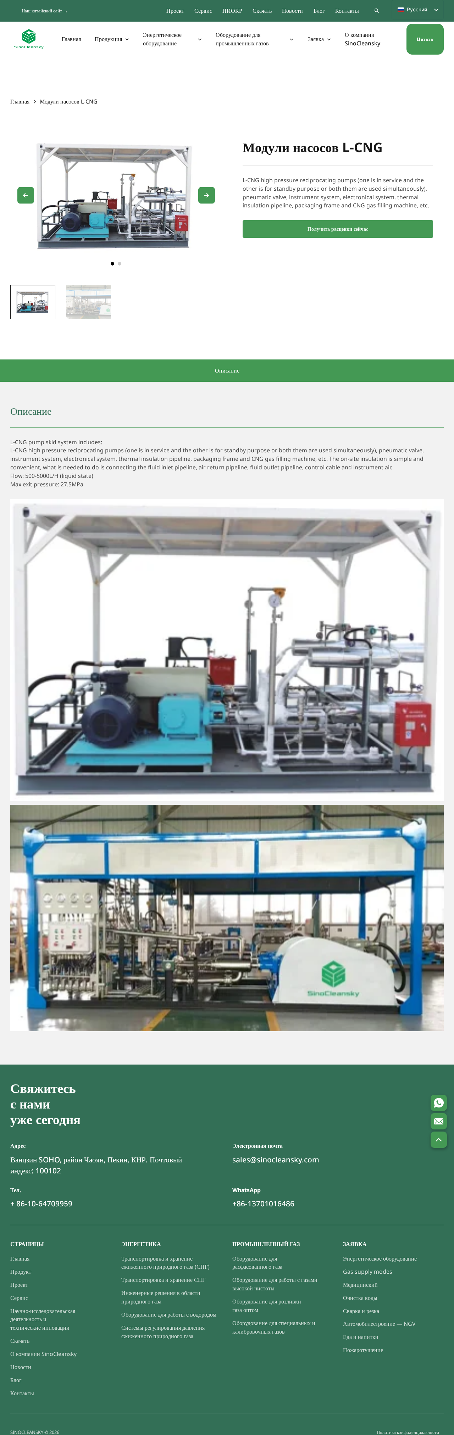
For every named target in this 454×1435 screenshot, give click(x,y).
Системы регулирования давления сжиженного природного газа (163, 1332)
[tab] (112, 264)
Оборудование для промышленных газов (242, 39)
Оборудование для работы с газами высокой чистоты (274, 1284)
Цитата (425, 39)
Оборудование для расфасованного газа (257, 1263)
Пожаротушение (363, 1350)
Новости (292, 10)
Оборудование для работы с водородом (168, 1314)
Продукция (108, 39)
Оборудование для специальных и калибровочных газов (273, 1327)
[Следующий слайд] (206, 195)
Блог (319, 10)
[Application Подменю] (329, 39)
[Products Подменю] (127, 39)
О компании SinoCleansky (362, 39)
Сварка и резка (361, 1311)
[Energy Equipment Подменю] (200, 39)
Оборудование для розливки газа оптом (266, 1305)
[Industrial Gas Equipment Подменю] (292, 39)
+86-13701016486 (263, 1203)
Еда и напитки (360, 1337)
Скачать (262, 10)
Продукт (20, 1271)
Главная (71, 39)
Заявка (316, 39)
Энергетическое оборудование (162, 39)
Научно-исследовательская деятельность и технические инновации (42, 1319)
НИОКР (232, 10)
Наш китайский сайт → (45, 10)
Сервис (203, 10)
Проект (175, 10)
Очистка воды (360, 1298)
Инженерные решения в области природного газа (160, 1297)
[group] (32, 302)
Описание (227, 370)
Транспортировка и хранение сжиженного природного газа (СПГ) (165, 1263)
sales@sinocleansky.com (275, 1160)
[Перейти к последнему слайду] (25, 195)
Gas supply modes (367, 1271)
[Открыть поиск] (376, 10)
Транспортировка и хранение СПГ (163, 1280)
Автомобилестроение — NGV (379, 1324)
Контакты (347, 10)
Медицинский (360, 1285)
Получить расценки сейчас (338, 228)
